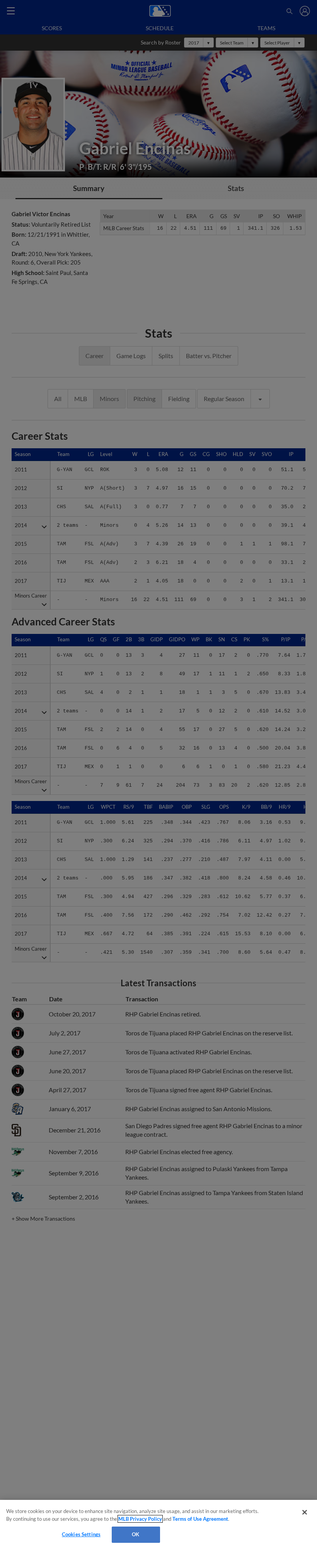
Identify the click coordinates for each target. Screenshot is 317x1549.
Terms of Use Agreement (200, 1519)
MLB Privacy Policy (140, 1519)
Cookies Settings (81, 1534)
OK (135, 1534)
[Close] (304, 1512)
